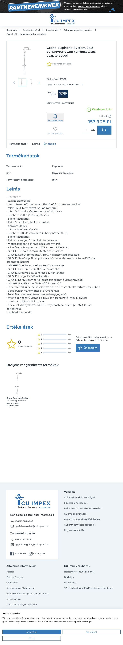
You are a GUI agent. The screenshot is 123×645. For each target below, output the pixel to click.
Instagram (37, 553)
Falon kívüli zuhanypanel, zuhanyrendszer (26, 34)
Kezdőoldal (11, 30)
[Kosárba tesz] (104, 130)
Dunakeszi (70, 582)
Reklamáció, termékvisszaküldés (83, 508)
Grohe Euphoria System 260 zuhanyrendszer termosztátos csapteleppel (17, 402)
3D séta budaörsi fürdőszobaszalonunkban (88, 588)
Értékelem (90, 347)
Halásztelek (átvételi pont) (79, 571)
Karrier (10, 571)
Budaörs (69, 577)
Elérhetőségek (14, 577)
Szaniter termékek (31, 30)
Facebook (18, 553)
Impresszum (13, 599)
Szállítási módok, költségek (79, 497)
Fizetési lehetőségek (76, 502)
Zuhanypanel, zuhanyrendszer (78, 30)
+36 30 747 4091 (21, 539)
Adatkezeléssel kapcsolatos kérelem (27, 593)
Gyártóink (12, 582)
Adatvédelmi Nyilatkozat (20, 588)
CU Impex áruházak (75, 513)
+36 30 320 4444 (21, 521)
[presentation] (38, 83)
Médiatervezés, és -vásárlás (21, 604)
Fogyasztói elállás (74, 530)
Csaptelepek (52, 30)
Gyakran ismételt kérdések (79, 524)
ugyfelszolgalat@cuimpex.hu (29, 526)
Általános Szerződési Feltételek (82, 519)
